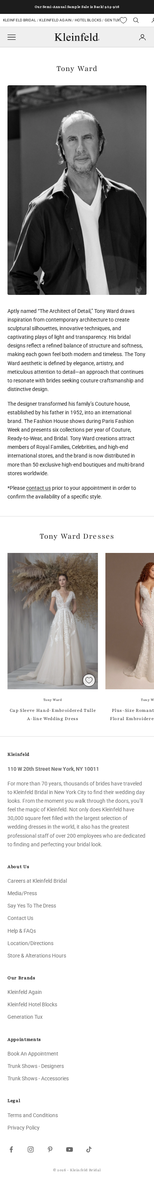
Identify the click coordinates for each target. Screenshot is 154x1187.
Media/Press (22, 893)
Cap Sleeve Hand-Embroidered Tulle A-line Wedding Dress (53, 714)
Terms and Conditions (32, 1115)
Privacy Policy (23, 1128)
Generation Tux (25, 1017)
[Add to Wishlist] (89, 680)
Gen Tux (112, 20)
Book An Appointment (32, 1054)
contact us (38, 488)
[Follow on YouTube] (69, 1149)
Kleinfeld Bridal (19, 20)
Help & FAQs (21, 931)
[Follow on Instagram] (30, 1149)
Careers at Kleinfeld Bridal (37, 881)
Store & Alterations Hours (36, 956)
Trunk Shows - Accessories (38, 1078)
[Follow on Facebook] (11, 1149)
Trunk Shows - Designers (35, 1066)
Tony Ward (52, 700)
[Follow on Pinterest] (50, 1149)
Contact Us (20, 918)
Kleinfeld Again (55, 20)
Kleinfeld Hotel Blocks (32, 1004)
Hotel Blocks (88, 20)
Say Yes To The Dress (31, 906)
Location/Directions (30, 943)
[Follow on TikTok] (89, 1149)
